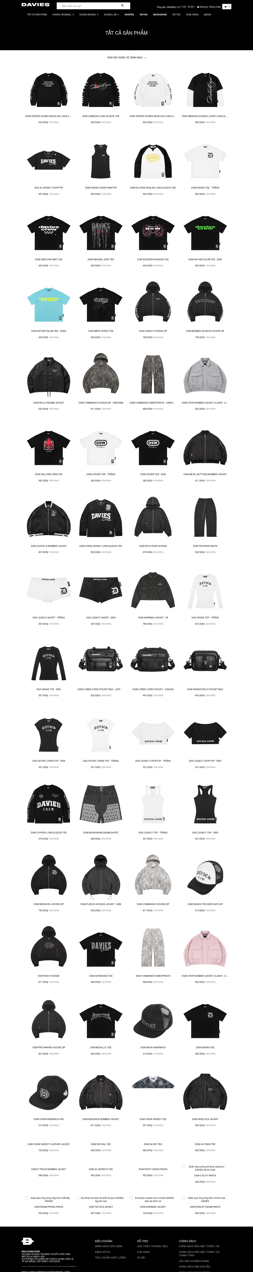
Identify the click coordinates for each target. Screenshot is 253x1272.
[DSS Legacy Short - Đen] (101, 590)
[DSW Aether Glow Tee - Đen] (205, 231)
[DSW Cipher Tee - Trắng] (101, 446)
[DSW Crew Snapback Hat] (48, 1091)
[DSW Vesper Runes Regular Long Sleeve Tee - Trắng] (153, 88)
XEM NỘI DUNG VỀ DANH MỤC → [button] (126, 57)
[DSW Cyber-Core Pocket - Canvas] (153, 661)
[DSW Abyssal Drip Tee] (101, 231)
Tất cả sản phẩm (37, 14)
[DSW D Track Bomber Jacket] (48, 1234)
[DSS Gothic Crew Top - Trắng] (101, 733)
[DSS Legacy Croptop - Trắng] (153, 733)
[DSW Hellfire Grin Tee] (48, 446)
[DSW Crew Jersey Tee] (153, 1091)
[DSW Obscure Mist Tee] (48, 231)
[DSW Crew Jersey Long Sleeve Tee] (101, 518)
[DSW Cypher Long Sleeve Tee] (48, 805)
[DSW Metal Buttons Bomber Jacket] (205, 446)
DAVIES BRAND (87, 14)
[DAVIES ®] (35, 4)
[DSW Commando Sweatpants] (153, 948)
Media (207, 14)
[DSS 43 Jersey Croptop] (48, 160)
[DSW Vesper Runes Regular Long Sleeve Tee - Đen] (48, 88)
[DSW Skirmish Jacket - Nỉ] (153, 590)
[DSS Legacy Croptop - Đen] (205, 733)
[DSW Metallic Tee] (101, 1020)
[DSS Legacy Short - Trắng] (48, 590)
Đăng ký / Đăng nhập (210, 6)
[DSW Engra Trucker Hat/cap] (205, 876)
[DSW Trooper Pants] (205, 518)
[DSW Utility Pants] (205, 1234)
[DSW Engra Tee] (205, 1020)
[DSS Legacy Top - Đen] (205, 805)
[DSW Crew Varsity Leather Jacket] (48, 1163)
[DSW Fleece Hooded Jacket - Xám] (101, 876)
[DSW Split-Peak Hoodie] (153, 518)
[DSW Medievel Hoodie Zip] (48, 876)
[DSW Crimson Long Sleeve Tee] (101, 88)
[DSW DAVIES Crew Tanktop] (101, 160)
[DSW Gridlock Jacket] (205, 1091)
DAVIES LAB (110, 14)
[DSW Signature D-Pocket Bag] (205, 661)
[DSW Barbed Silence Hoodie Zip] (205, 303)
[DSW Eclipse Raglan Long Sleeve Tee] (153, 160)
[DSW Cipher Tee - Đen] (153, 446)
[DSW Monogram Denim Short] (101, 805)
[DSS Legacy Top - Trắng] (153, 805)
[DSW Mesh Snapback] (153, 1020)
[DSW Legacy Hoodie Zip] (153, 303)
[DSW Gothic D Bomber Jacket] (48, 518)
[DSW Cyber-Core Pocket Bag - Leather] (101, 661)
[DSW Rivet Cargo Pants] (153, 1234)
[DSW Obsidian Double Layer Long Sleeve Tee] (205, 88)
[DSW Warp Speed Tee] (101, 303)
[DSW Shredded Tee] (101, 948)
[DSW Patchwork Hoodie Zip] (48, 1020)
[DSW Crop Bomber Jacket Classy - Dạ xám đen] (205, 375)
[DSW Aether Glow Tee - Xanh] (48, 303)
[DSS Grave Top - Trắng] (205, 590)
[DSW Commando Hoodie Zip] (153, 876)
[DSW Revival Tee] (101, 1163)
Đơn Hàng (192, 14)
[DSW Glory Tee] (153, 1163)
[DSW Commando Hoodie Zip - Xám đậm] (101, 375)
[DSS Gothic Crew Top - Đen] (48, 733)
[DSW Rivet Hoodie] (48, 948)
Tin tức (176, 14)
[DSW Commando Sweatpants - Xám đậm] (153, 375)
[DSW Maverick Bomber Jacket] (101, 1091)
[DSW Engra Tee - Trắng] (205, 160)
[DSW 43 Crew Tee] (205, 1163)
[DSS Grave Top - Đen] (48, 661)
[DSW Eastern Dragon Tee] (153, 231)
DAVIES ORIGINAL (62, 14)
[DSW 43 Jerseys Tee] (101, 1234)
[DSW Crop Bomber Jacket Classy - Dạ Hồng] (205, 948)
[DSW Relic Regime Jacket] (48, 375)
